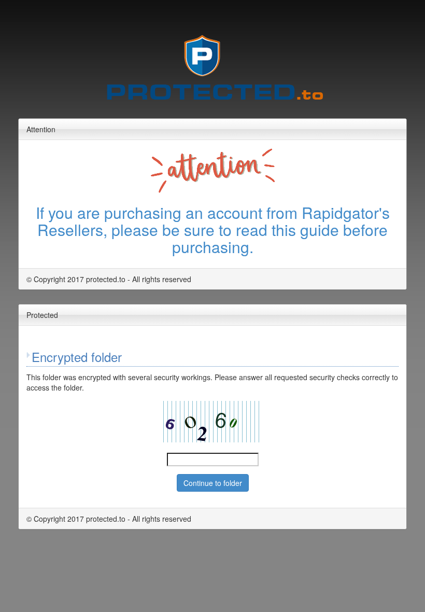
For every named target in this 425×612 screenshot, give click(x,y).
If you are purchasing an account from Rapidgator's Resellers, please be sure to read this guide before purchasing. (213, 229)
